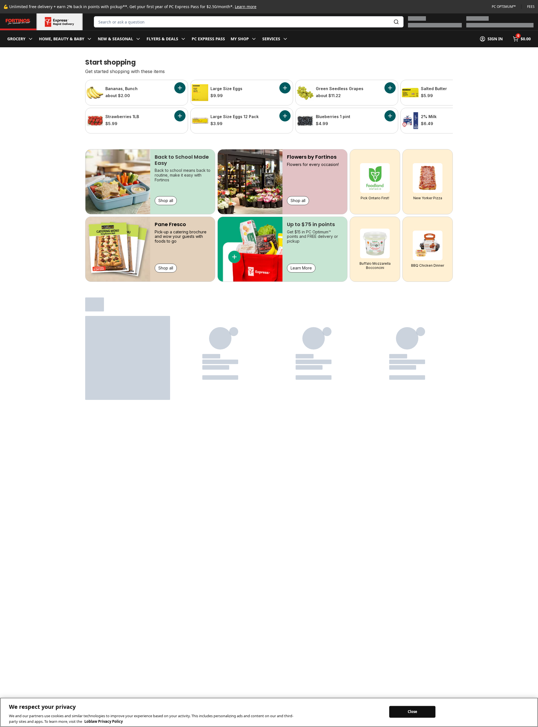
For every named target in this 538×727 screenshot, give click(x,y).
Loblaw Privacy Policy (103, 721)
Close (413, 711)
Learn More (301, 268)
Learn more (245, 6)
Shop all (165, 200)
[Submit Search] (396, 22)
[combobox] (249, 21)
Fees (531, 6)
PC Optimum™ (504, 6)
